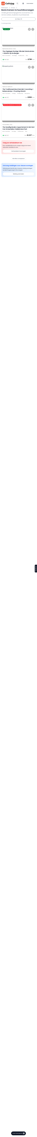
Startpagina (4, 7)
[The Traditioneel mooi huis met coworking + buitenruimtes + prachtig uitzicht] (18, 74)
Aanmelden (30, 3)
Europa (13, 7)
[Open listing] (18, 54)
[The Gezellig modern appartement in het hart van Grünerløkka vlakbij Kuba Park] (18, 112)
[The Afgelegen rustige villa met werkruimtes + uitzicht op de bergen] (18, 36)
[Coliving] (7, 3)
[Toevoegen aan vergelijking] (29, 29)
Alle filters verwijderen (18, 158)
